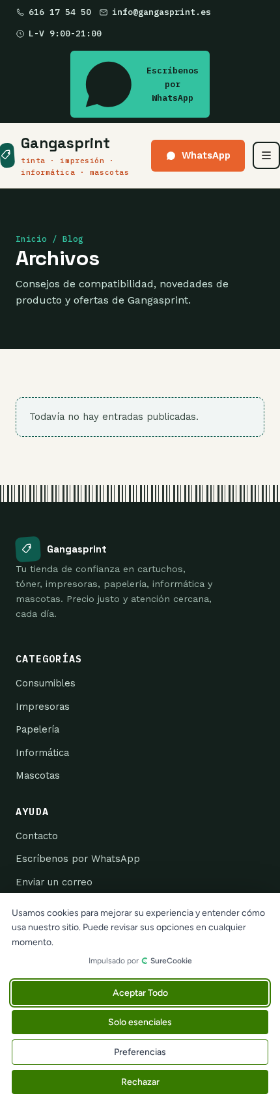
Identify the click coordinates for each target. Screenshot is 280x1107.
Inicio (31, 238)
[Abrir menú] (266, 155)
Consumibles (46, 683)
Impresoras (43, 706)
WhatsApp (206, 155)
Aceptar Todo (140, 992)
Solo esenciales (140, 1022)
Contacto (37, 836)
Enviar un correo (54, 882)
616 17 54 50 (60, 12)
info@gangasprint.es (161, 12)
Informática (42, 753)
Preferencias (140, 1052)
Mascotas (38, 775)
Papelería (37, 729)
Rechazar (140, 1081)
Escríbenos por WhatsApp (173, 84)
